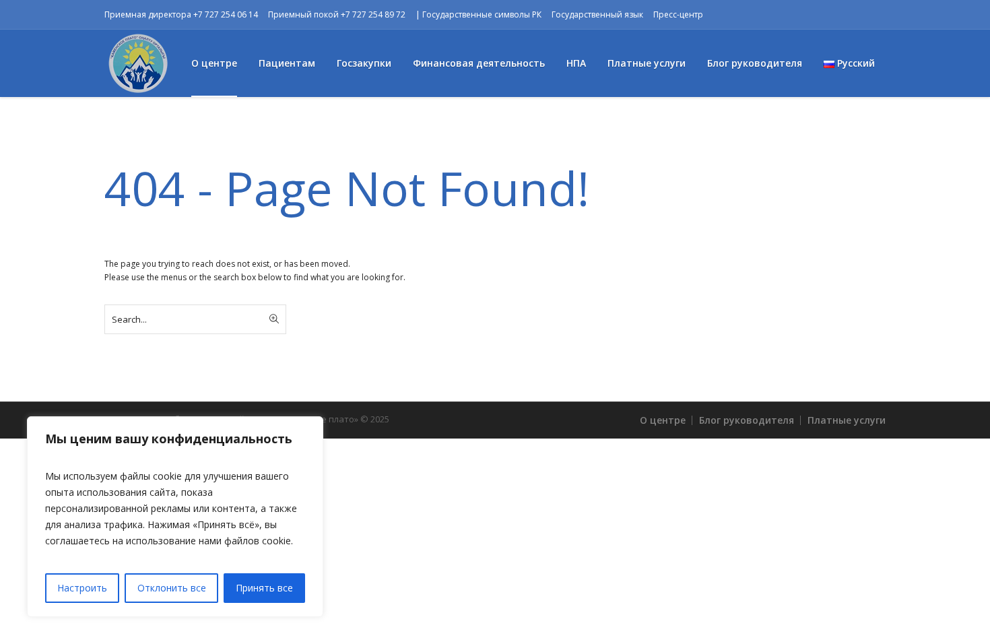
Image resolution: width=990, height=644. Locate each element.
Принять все (264, 587)
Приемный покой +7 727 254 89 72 (336, 14)
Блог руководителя (746, 420)
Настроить (82, 587)
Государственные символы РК (481, 14)
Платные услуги (846, 420)
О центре (663, 420)
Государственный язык (597, 14)
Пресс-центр (678, 14)
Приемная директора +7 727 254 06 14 (181, 14)
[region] (175, 516)
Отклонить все (171, 587)
